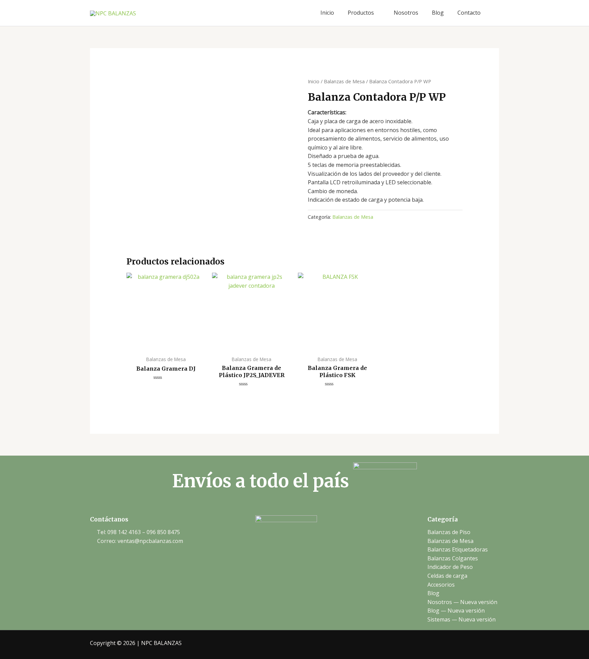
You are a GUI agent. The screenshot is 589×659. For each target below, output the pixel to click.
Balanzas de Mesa (344, 81)
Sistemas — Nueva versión (461, 619)
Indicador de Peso (450, 567)
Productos (361, 12)
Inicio (327, 12)
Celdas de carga (447, 575)
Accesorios (441, 584)
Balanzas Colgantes (452, 558)
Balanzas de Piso (448, 532)
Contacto (469, 12)
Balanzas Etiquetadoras (457, 549)
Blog (438, 12)
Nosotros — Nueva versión (462, 602)
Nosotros (406, 12)
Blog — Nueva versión (456, 610)
